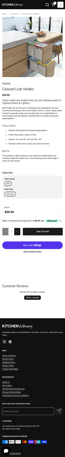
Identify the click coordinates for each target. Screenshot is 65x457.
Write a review (32, 297)
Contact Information (10, 369)
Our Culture (7, 385)
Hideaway (6, 83)
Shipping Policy (8, 362)
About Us (6, 382)
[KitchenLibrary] (12, 4)
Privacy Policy (8, 366)
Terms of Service (9, 356)
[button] (47, 5)
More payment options (32, 251)
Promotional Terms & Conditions (15, 395)
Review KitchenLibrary (11, 392)
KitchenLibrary (15, 453)
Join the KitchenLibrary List (13, 389)
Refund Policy (8, 359)
